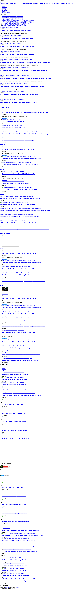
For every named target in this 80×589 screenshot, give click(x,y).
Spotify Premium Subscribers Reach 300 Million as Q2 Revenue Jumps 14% (20, 360)
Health (2, 194)
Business (4, 8)
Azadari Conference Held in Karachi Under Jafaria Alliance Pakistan (18, 540)
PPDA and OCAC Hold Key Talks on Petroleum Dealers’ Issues (14, 24)
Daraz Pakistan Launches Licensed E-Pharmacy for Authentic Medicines (17, 204)
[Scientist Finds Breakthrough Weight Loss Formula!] (5, 428)
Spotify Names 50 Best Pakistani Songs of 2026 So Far (12, 16)
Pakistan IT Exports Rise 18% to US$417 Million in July (12, 18)
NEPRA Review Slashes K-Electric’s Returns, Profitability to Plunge (18, 546)
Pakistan (3, 6)
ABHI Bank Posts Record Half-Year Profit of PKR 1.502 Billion (14, 25)
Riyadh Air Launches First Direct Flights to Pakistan (14, 127)
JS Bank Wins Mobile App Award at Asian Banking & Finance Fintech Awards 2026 (18, 20)
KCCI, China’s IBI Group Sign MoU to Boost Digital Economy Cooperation (19, 551)
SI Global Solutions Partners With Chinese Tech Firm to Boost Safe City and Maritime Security (25, 133)
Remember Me (7, 475)
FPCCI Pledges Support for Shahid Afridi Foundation (12, 17)
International (4, 7)
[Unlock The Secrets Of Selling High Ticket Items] (5, 411)
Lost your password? (6, 477)
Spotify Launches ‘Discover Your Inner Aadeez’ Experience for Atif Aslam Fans (21, 354)
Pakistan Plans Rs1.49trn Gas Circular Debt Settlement (12, 19)
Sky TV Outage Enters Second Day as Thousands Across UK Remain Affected (20, 530)
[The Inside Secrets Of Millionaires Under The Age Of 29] (5, 436)
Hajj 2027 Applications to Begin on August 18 (13, 121)
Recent (3, 367)
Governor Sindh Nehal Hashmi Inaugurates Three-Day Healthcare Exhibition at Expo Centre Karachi (24, 229)
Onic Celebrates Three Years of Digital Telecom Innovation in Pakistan (15, 23)
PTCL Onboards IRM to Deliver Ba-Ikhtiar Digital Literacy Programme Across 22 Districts (23, 281)
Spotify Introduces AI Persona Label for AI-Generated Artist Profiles (19, 341)
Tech (1, 248)
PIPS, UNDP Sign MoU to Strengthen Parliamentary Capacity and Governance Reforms (23, 535)
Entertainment (5, 10)
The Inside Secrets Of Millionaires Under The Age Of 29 (15, 438)
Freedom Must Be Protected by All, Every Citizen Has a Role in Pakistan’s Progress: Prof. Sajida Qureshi (25, 210)
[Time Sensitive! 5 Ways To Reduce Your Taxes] (5, 291)
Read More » (4, 118)
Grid (1, 285)
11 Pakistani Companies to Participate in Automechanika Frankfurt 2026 (25, 112)
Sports (3, 11)
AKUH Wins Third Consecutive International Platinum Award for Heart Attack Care (18, 22)
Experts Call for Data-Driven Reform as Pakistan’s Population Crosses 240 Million (19, 216)
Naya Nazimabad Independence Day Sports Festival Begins (16, 348)
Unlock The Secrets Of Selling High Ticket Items (14, 413)
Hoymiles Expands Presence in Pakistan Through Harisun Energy (18, 140)
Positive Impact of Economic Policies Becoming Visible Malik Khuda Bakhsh (17, 21)
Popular (3, 368)
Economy (4, 9)
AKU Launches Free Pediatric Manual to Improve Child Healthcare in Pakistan (19, 222)
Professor (17, 587)
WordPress (7, 587)
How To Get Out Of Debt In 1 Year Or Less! (12, 404)
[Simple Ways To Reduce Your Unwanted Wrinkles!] (5, 419)
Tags (3, 370)
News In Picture (5, 233)
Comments (4, 369)
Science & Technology (6, 12)
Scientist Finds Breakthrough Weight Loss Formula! (14, 430)
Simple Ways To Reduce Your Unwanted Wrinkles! (14, 421)
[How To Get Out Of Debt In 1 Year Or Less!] (5, 402)
